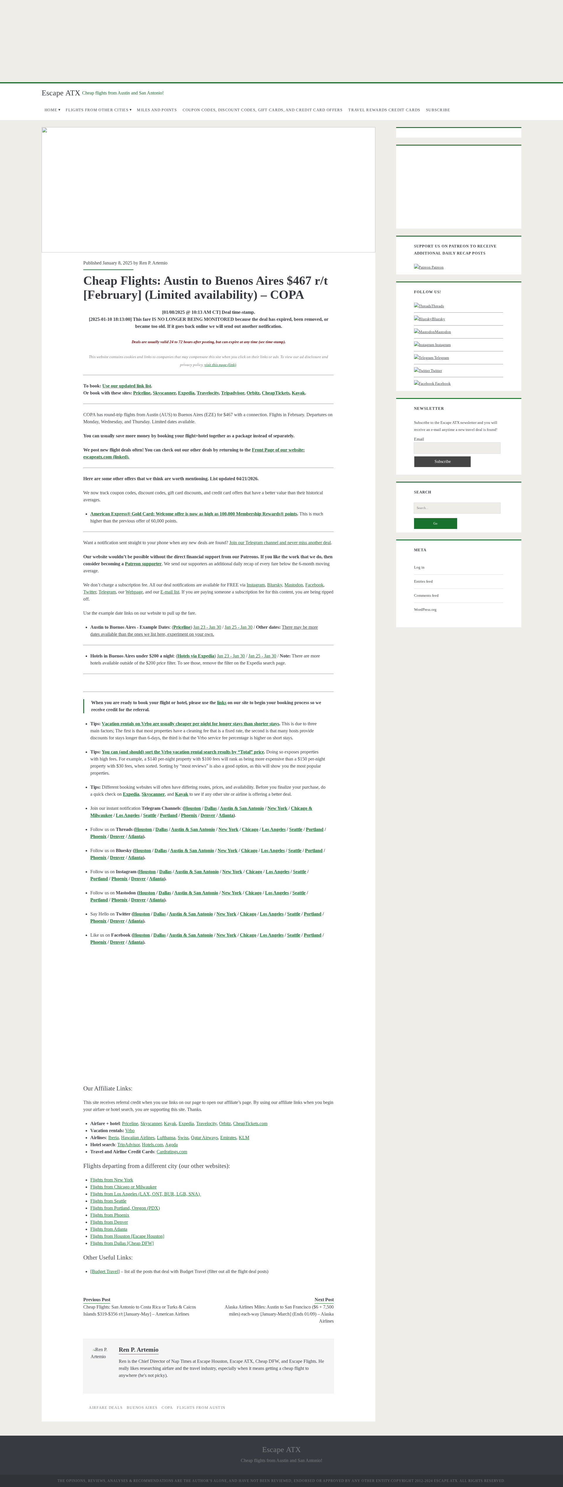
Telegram (107, 591)
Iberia (113, 1137)
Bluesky (274, 584)
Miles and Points (157, 110)
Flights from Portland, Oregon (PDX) (125, 1208)
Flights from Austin (201, 1407)
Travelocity (208, 392)
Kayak (298, 392)
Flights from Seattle (108, 1200)
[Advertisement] (281, 41)
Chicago (250, 829)
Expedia (186, 392)
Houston (192, 808)
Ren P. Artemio (153, 262)
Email (419, 439)
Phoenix (189, 815)
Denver (208, 815)
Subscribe (438, 110)
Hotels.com (152, 1144)
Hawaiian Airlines (138, 1137)
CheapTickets (275, 392)
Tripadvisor (232, 392)
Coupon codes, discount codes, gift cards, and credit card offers (263, 110)
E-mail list (169, 591)
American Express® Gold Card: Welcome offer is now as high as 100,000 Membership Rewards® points (193, 513)
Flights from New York (111, 1179)
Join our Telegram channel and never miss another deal (280, 542)
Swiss (183, 1137)
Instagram (256, 584)
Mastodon (293, 584)
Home (51, 110)
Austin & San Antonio (242, 808)
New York (277, 808)
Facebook (314, 584)
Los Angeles (128, 815)
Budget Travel (105, 1271)
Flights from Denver (109, 1222)
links (221, 702)
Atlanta (225, 815)
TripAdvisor (128, 1144)
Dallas (210, 808)
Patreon (437, 267)
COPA (167, 1407)
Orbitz (253, 392)
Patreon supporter (143, 563)
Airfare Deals (106, 1407)
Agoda (171, 1144)
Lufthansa (166, 1137)
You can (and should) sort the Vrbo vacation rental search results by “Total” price (183, 751)
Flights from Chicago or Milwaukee (123, 1186)
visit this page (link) (220, 365)
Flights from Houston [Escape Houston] (127, 1236)
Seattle (149, 815)
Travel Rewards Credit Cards (384, 110)
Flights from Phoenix (109, 1215)
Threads (437, 306)
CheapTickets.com (250, 1123)
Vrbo (130, 1130)
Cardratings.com (172, 1151)
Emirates (228, 1137)
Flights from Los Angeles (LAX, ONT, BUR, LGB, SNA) (145, 1193)
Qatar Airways (204, 1137)
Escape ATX (61, 93)
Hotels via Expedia (195, 655)
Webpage (134, 591)
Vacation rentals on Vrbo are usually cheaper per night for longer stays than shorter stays (190, 723)
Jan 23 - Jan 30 (207, 627)
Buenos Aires (142, 1407)
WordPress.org (425, 609)
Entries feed (423, 581)
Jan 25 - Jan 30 (238, 627)
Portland (168, 815)
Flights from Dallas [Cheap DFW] (122, 1243)
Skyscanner (164, 392)
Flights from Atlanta (108, 1229)
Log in (419, 567)
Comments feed (426, 595)
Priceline (141, 392)
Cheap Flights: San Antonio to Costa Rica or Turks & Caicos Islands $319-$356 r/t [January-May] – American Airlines (139, 1310)
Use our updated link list (126, 385)
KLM (244, 1137)
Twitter (89, 591)
